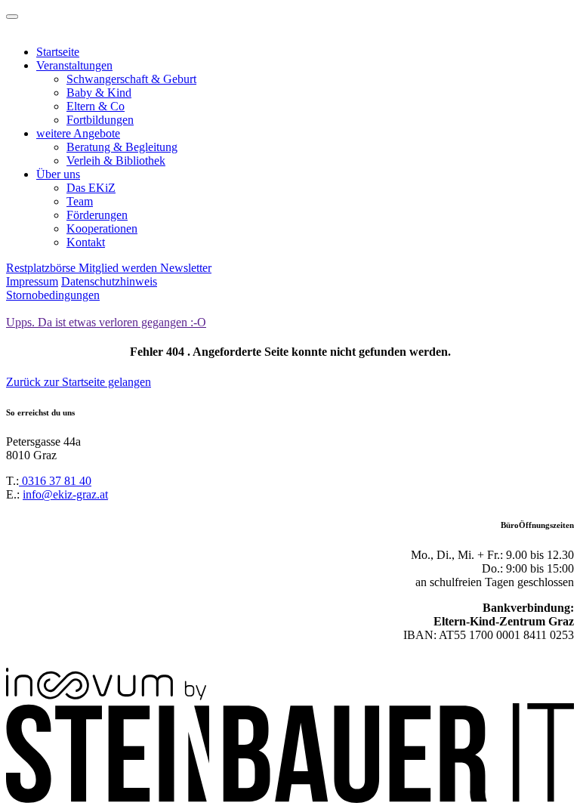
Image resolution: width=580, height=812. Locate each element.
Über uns (58, 174)
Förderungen (97, 214)
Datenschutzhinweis (109, 281)
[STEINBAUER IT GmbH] (290, 798)
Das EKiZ (91, 187)
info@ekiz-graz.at (65, 494)
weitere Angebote (78, 133)
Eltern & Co (95, 106)
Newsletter (185, 267)
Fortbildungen (100, 119)
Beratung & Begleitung (121, 146)
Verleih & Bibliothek (115, 160)
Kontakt (85, 242)
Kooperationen (101, 228)
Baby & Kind (98, 92)
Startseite (57, 51)
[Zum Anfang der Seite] (12, 16)
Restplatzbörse (42, 267)
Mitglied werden (119, 267)
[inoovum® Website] (106, 696)
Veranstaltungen (74, 65)
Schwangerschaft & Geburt (131, 79)
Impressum (32, 281)
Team (79, 201)
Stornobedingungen (53, 295)
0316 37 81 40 (55, 480)
